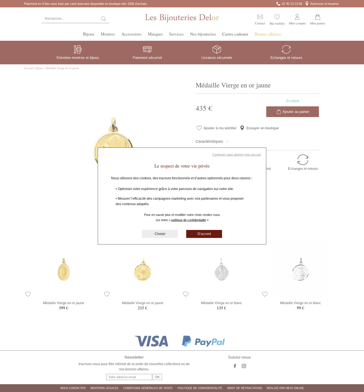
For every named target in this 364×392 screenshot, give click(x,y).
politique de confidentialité (188, 220)
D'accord (204, 234)
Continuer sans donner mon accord (236, 154)
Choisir (160, 234)
